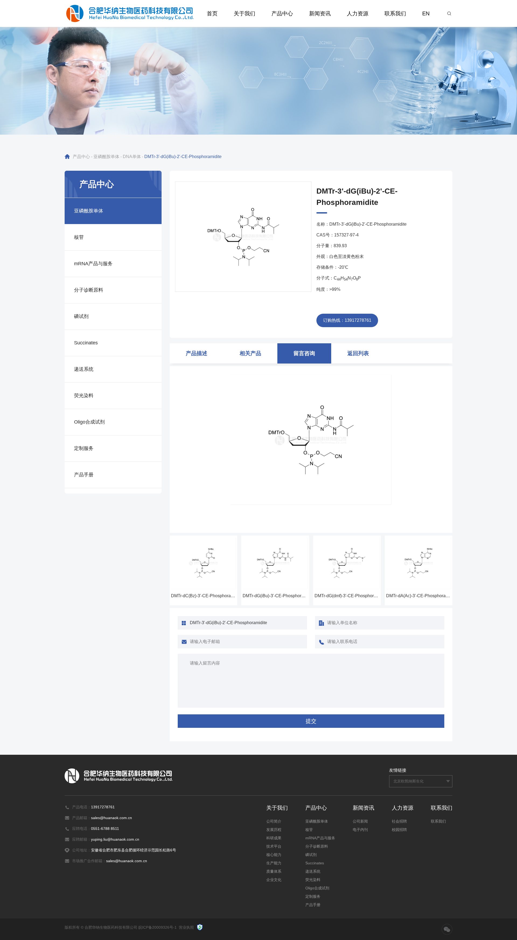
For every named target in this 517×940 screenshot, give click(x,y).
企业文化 (273, 880)
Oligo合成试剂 (89, 422)
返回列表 (358, 353)
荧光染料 (83, 395)
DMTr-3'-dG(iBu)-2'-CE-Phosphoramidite (183, 156)
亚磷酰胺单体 (106, 156)
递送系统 (83, 369)
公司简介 (273, 821)
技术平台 (273, 846)
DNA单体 (132, 156)
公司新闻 (360, 821)
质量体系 (273, 871)
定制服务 (83, 448)
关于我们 (244, 13)
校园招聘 (399, 829)
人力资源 (357, 13)
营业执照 (186, 927)
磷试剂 (81, 316)
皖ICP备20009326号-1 (157, 927)
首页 (212, 13)
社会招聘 (399, 821)
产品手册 (83, 474)
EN (425, 13)
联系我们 (395, 13)
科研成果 (273, 838)
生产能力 (273, 863)
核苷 (79, 237)
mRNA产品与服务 (93, 263)
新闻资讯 (320, 13)
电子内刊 (360, 829)
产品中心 (282, 13)
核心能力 (273, 854)
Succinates (86, 342)
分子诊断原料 (88, 290)
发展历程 (273, 829)
